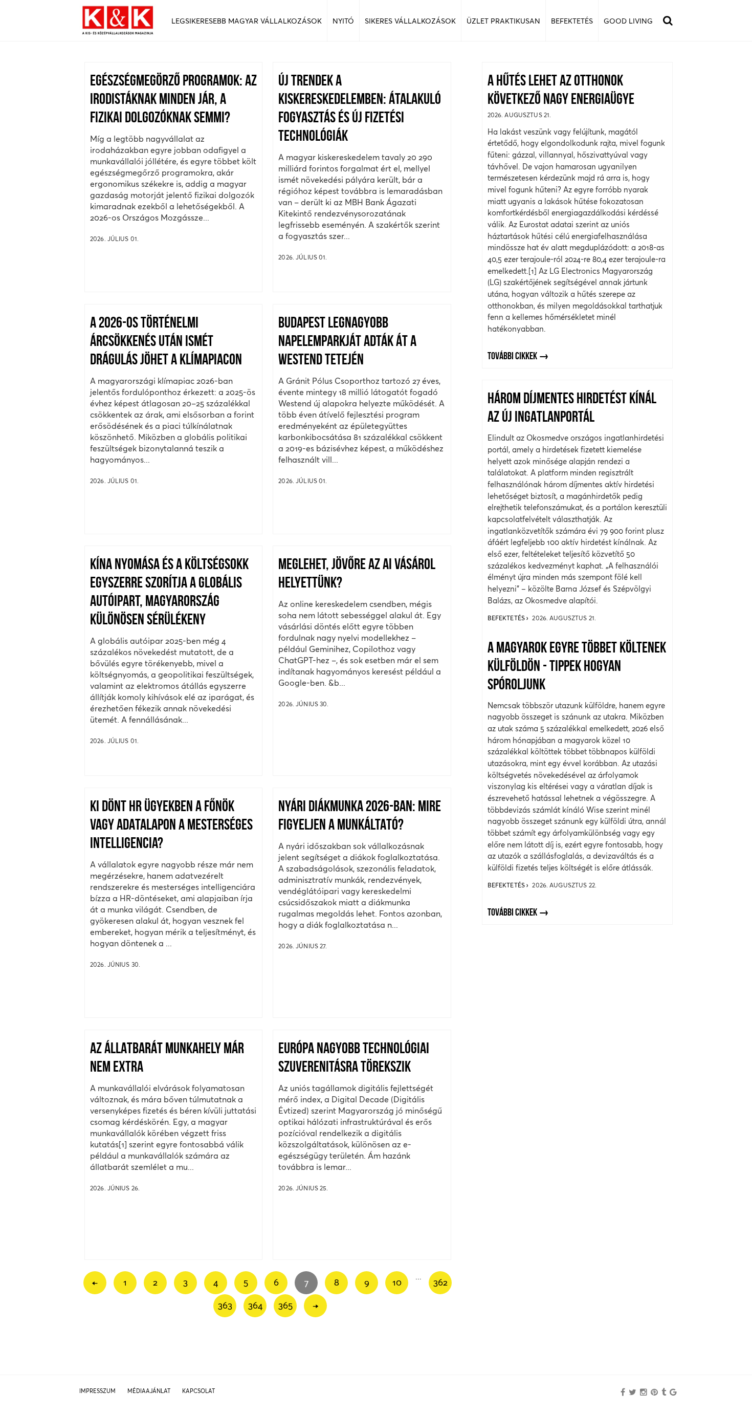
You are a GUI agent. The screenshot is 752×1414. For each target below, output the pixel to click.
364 (255, 1305)
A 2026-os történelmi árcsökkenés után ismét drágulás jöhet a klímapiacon (166, 342)
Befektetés (507, 618)
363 (225, 1305)
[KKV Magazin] (117, 20)
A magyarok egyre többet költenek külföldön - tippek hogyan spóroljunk (577, 667)
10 (397, 1282)
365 (285, 1305)
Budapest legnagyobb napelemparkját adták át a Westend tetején (347, 342)
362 (440, 1282)
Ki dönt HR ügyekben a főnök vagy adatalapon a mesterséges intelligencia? (171, 825)
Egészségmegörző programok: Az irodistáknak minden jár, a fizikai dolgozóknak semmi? (173, 100)
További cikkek (512, 357)
